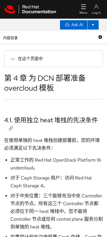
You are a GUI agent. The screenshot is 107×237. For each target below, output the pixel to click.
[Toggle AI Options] (93, 25)
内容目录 (10, 37)
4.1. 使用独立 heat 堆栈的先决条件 (51, 120)
